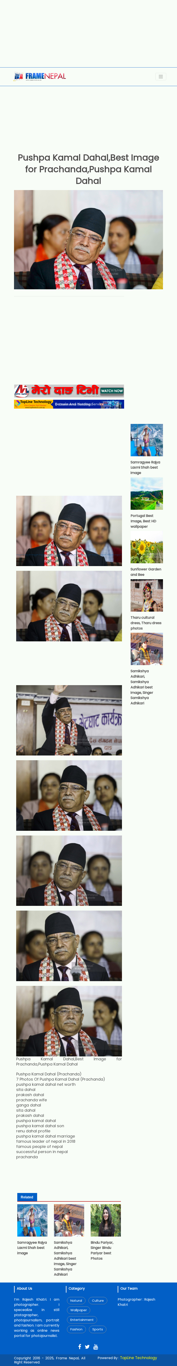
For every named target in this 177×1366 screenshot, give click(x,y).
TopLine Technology (138, 1357)
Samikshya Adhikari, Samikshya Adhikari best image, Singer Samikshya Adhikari (65, 1258)
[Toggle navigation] (160, 76)
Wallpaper (78, 1310)
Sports (97, 1329)
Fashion (76, 1329)
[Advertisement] (88, 33)
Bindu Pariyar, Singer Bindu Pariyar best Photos (102, 1250)
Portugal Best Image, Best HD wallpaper (143, 521)
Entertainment (82, 1319)
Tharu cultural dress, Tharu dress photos (146, 623)
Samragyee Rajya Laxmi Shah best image (32, 1248)
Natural (76, 1300)
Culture (98, 1300)
